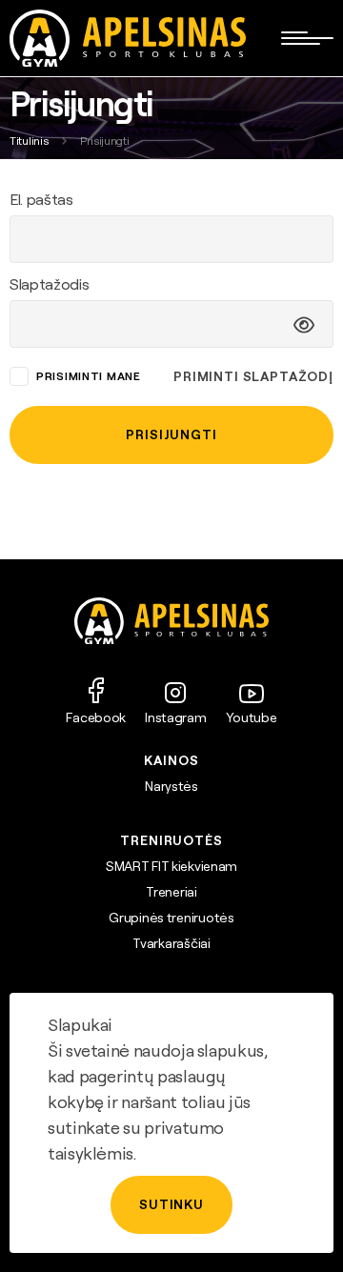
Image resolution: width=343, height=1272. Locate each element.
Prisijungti (171, 434)
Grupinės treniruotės (171, 917)
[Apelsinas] (128, 38)
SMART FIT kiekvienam (171, 866)
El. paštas (41, 199)
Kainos (171, 760)
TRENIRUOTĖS (171, 840)
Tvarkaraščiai (171, 943)
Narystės (171, 786)
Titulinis (29, 140)
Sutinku (171, 1204)
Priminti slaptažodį (253, 376)
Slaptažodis (49, 283)
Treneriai (171, 891)
